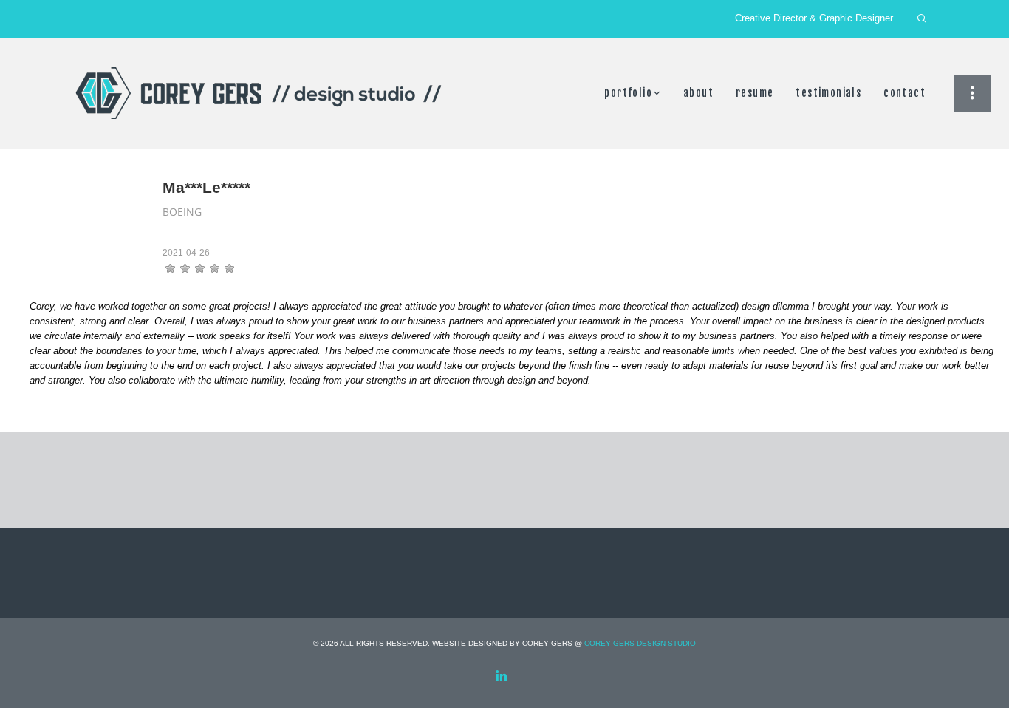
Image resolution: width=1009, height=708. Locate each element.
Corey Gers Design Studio (640, 643)
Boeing (182, 212)
